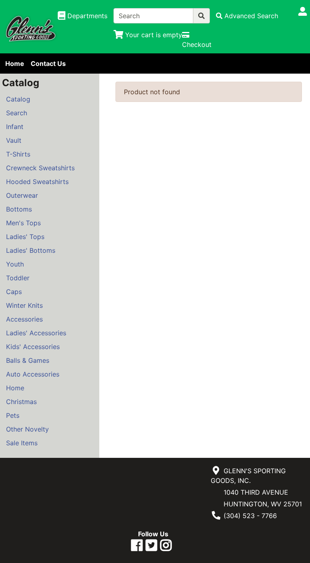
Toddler (17, 278)
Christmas (21, 402)
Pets (12, 415)
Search (16, 113)
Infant (14, 127)
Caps (14, 292)
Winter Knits (24, 305)
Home (14, 63)
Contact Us (48, 63)
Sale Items (22, 443)
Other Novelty (27, 429)
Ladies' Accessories (36, 333)
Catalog (18, 99)
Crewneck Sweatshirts (40, 168)
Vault (13, 140)
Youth (15, 264)
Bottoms (19, 209)
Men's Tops (23, 223)
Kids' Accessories (33, 347)
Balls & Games (27, 360)
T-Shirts (18, 154)
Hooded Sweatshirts (37, 182)
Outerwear (22, 195)
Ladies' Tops (25, 237)
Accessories (24, 319)
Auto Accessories (32, 374)
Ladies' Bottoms (30, 250)
